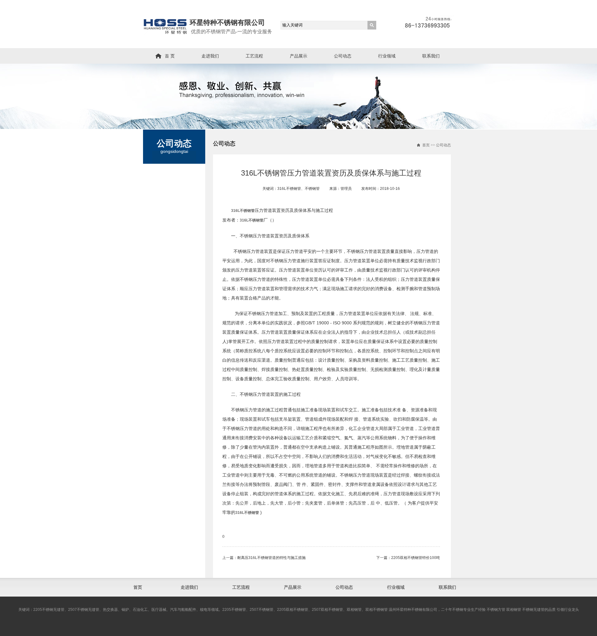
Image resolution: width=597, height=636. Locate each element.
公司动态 (342, 55)
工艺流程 (254, 55)
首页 (426, 145)
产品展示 (298, 55)
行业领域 (387, 55)
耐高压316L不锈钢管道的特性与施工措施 (271, 558)
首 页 (170, 55)
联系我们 (431, 55)
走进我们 (210, 55)
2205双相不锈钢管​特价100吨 (415, 558)
